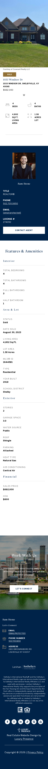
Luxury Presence (24, 739)
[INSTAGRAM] (14, 721)
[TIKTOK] (27, 721)
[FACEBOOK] (7, 721)
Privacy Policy (35, 752)
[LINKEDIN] (20, 721)
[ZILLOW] (40, 721)
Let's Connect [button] (24, 589)
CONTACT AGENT (24, 230)
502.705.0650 (10, 203)
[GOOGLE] (34, 721)
